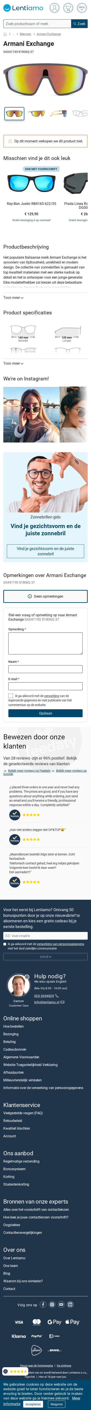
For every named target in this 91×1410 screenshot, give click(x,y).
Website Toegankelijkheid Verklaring (30, 1064)
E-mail (13, 679)
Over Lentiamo (14, 1257)
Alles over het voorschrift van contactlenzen (36, 1209)
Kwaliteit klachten (16, 1128)
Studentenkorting (16, 1184)
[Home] (5, 34)
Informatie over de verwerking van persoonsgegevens (43, 1087)
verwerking (51, 696)
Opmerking (17, 629)
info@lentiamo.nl (46, 1002)
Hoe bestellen (13, 1026)
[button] (14, 113)
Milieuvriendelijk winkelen (22, 1079)
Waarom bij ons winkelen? (23, 1280)
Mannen (25, 34)
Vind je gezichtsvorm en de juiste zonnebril (45, 551)
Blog (6, 1273)
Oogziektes (11, 1224)
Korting (8, 1176)
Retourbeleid (12, 1120)
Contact (9, 1288)
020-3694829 (44, 995)
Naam (13, 661)
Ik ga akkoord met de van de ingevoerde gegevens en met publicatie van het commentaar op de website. (40, 700)
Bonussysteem (14, 1168)
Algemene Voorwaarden (21, 1056)
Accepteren (33, 1404)
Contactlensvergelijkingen (22, 1232)
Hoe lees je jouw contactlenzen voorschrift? (35, 1217)
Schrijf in (45, 957)
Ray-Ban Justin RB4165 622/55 (31, 204)
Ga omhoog (64, 1365)
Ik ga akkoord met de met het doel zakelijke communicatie (46, 946)
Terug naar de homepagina (36, 1365)
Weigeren (56, 1404)
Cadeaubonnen (14, 1049)
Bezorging (11, 1033)
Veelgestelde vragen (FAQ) (23, 1113)
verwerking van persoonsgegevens (60, 944)
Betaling (9, 1041)
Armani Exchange (49, 34)
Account (9, 1136)
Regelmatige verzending (21, 1161)
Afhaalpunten (13, 1072)
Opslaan (45, 713)
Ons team (10, 1265)
